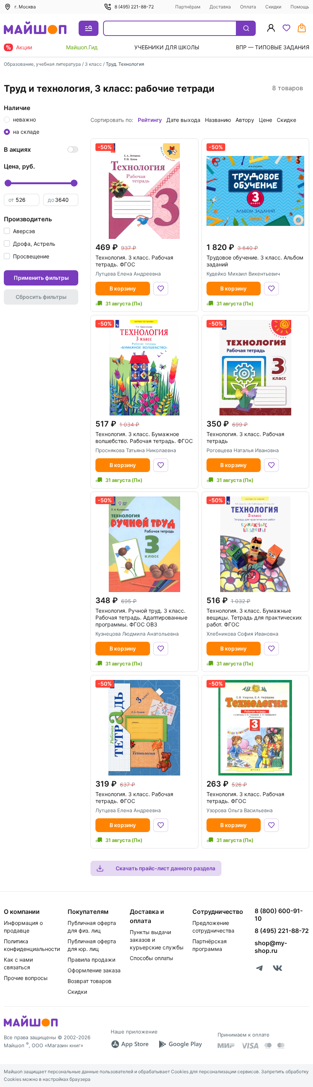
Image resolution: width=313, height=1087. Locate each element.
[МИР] (226, 1045)
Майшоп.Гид (82, 47)
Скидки (273, 7)
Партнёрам (187, 7)
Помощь (299, 7)
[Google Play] (180, 1044)
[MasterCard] (268, 1046)
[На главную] (35, 28)
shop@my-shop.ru (271, 946)
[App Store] (130, 1044)
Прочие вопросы (26, 978)
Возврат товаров (89, 981)
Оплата (248, 7)
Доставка (220, 7)
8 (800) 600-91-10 (279, 914)
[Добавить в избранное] (160, 288)
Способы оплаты (151, 958)
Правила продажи (91, 959)
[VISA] (249, 1046)
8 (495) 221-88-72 (134, 7)
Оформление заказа (94, 970)
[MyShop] (31, 1026)
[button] (19, 231)
